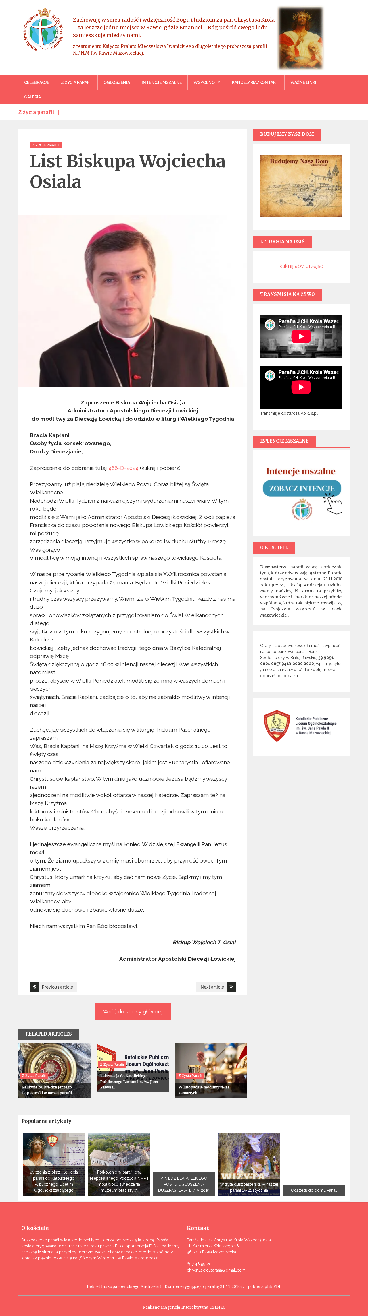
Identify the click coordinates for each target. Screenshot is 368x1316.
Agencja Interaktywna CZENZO (195, 1307)
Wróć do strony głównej (132, 1012)
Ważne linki (303, 82)
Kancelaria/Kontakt (255, 82)
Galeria (32, 97)
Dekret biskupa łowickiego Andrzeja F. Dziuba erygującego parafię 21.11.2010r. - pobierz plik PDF (184, 1286)
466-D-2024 (123, 468)
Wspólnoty (206, 82)
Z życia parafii (76, 82)
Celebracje (36, 82)
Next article (212, 987)
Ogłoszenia (116, 82)
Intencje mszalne (162, 82)
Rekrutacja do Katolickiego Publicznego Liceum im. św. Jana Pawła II (129, 1081)
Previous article (57, 987)
